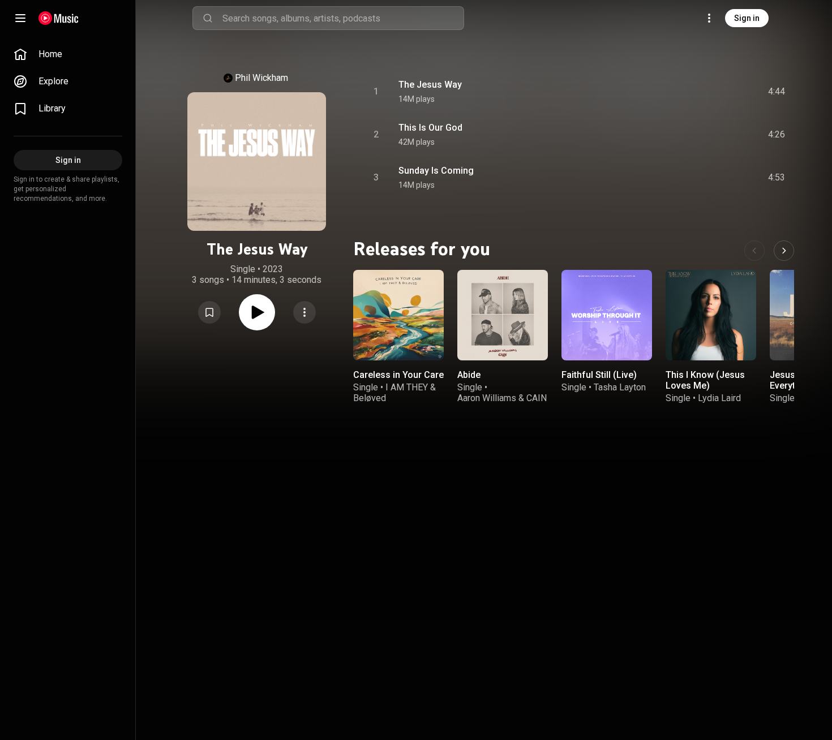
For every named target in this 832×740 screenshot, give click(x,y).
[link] (68, 54)
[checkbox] (777, 91)
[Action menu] (304, 312)
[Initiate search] (208, 18)
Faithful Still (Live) (599, 374)
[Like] (691, 91)
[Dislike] (712, 91)
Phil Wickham (261, 77)
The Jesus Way (430, 84)
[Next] (784, 251)
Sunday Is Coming (436, 170)
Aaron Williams (486, 398)
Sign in (747, 18)
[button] (209, 312)
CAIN (536, 398)
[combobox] (343, 18)
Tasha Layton (620, 387)
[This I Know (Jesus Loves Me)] (711, 315)
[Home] (58, 18)
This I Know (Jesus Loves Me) (705, 380)
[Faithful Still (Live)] (606, 315)
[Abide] (502, 315)
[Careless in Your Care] (398, 315)
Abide (469, 374)
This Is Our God (430, 127)
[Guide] (20, 18)
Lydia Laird (719, 398)
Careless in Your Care (398, 374)
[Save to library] (209, 312)
